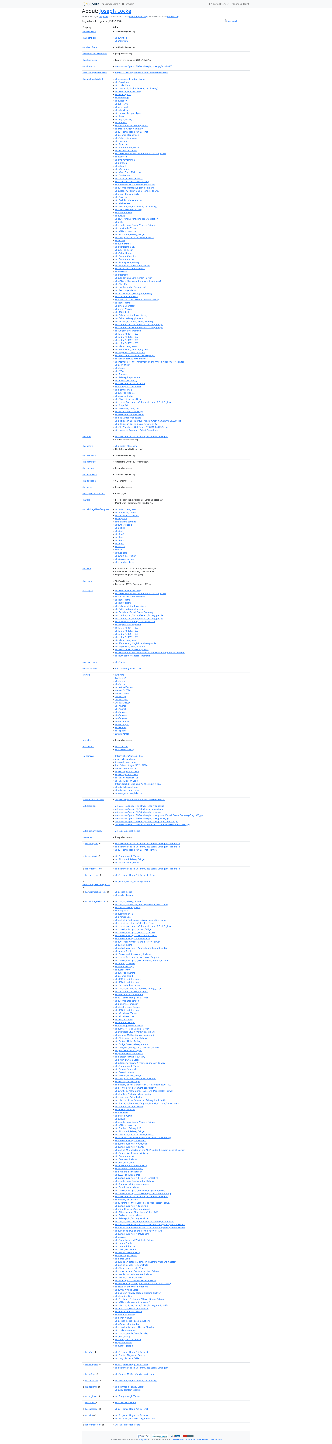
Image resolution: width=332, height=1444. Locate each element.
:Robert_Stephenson (126, 138)
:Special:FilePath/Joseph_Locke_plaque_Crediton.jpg (146, 821)
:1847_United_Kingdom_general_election (136, 218)
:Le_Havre (121, 103)
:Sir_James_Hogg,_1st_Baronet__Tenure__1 (137, 849)
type (86, 674)
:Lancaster (121, 746)
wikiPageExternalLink (94, 72)
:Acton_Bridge (123, 253)
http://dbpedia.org (138, 16)
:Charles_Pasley (124, 249)
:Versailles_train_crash (127, 408)
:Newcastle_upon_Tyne (128, 113)
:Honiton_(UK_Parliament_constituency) (136, 206)
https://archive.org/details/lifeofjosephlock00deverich (141, 72)
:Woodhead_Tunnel (126, 150)
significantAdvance (93, 493)
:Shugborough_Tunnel (127, 856)
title (86, 499)
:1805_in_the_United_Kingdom (131, 1286)
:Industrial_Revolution (127, 985)
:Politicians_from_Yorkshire (130, 268)
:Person (120, 677)
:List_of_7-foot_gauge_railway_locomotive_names (140, 920)
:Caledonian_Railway (126, 296)
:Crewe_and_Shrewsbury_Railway (133, 954)
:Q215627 (123, 693)
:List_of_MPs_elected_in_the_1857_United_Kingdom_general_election (150, 1227)
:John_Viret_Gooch (125, 1162)
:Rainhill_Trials (123, 389)
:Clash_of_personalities (128, 399)
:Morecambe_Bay (125, 246)
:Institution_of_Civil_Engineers (131, 125)
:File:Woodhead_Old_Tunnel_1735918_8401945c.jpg (141, 427)
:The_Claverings (124, 966)
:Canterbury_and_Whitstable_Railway (134, 1240)
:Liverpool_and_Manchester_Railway (134, 237)
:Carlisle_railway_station (128, 200)
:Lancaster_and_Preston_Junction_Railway (137, 299)
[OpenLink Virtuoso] (143, 1435)
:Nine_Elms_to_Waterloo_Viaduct (132, 265)
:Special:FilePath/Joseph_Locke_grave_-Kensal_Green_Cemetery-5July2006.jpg (159, 815)
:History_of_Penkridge (127, 1081)
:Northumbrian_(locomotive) (130, 287)
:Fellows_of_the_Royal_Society (131, 315)
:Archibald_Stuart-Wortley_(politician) (135, 184)
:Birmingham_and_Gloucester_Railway (135, 1280)
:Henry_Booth (123, 1243)
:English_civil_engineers (128, 330)
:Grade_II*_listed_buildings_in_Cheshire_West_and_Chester (145, 1261)
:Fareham (121, 162)
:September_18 (124, 913)
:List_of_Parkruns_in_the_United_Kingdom (137, 957)
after (86, 436)
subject (87, 590)
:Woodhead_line (124, 1016)
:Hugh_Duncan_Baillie (127, 194)
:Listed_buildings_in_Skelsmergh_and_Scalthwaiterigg (143, 1193)
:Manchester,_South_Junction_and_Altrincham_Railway (143, 1283)
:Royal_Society (123, 119)
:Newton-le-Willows (126, 228)
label (86, 740)
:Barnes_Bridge (124, 396)
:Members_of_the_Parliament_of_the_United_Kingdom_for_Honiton (150, 361)
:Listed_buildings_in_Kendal (130, 1146)
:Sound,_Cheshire (125, 963)
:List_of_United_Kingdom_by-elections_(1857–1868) (141, 904)
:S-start (120, 546)
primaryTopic (93, 1424)
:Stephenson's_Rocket (127, 147)
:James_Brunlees (124, 951)
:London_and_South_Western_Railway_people (139, 327)
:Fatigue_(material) (125, 1069)
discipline (89, 480)
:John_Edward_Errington (128, 1050)
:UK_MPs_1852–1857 (126, 336)
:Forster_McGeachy (126, 380)
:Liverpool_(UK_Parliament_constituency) (136, 88)
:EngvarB (121, 518)
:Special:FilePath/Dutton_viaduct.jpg (139, 809)
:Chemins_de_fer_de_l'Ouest (130, 1268)
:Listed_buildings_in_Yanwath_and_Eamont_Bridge (141, 948)
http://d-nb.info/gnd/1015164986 (131, 765)
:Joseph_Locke (127, 830)
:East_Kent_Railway (126, 1159)
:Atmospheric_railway (127, 262)
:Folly (119, 222)
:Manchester (123, 110)
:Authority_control (125, 512)
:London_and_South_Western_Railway (135, 225)
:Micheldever (123, 203)
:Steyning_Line (123, 1296)
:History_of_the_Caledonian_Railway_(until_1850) (140, 1100)
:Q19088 (122, 690)
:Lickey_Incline (123, 944)
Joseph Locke (115, 10)
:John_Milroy (122, 364)
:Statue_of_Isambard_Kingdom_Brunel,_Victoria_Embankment (147, 1103)
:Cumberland (123, 175)
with (86, 568)
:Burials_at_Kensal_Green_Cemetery (134, 321)
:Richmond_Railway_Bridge (129, 234)
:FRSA (119, 371)
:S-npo (119, 540)
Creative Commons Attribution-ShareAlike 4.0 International (196, 1439)
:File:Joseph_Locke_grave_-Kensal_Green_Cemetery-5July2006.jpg (148, 420)
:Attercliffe (121, 40)
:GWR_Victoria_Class (126, 1289)
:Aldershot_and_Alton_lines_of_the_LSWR (136, 1212)
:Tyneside (121, 144)
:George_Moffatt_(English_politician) (134, 187)
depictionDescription (94, 53)
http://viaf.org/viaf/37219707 (129, 668)
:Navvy (120, 240)
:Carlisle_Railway (124, 749)
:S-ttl (119, 549)
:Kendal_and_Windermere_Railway (133, 1274)
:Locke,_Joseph (124, 895)
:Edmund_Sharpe (125, 1022)
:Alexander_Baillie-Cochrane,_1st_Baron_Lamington (141, 436)
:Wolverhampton (125, 159)
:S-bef (119, 534)
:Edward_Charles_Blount (128, 1311)
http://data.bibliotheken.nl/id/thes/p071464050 (138, 783)
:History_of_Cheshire (127, 1199)
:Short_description (125, 555)
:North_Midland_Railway (128, 1277)
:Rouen (120, 116)
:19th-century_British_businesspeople (135, 355)
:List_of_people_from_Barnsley (131, 1333)
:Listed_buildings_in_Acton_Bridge (133, 929)
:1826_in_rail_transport (128, 982)
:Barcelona (122, 82)
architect (91, 856)
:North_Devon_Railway (127, 1252)
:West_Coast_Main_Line (128, 172)
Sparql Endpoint (241, 3)
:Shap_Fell (121, 405)
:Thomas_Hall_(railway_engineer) (132, 1184)
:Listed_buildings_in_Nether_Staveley (134, 1327)
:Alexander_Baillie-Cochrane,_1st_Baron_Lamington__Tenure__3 (147, 843)
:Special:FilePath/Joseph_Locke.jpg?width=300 (143, 66)
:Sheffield (121, 37)
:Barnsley (121, 197)
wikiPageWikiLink (92, 79)
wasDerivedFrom (93, 799)
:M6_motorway (124, 1019)
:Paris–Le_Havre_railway (128, 1215)
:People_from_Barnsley (128, 91)
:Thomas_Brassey (125, 305)
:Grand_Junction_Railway (129, 178)
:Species (120, 727)
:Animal (120, 705)
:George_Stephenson (127, 134)
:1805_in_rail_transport (128, 979)
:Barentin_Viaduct (125, 1072)
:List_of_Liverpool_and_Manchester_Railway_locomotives (144, 1221)
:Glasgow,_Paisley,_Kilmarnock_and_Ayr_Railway (140, 1063)
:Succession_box (124, 559)
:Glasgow (121, 100)
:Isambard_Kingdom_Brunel (130, 79)
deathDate (89, 47)
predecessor (93, 868)
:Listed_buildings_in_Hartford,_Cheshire (136, 935)
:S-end (119, 537)
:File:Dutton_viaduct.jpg (128, 417)
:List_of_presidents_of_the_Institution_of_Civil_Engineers (144, 926)
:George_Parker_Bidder (128, 386)
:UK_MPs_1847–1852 (126, 333)
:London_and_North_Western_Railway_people (139, 324)
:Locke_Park (122, 85)
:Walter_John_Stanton (127, 1324)
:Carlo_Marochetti (125, 1249)
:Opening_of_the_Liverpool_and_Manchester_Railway (142, 1202)
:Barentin (121, 271)
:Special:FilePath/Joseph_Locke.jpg (138, 812)
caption (88, 468)
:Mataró (120, 166)
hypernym (89, 662)
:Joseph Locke (125, 759)
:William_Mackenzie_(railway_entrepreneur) (138, 281)
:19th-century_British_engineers (132, 349)
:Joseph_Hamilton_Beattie (129, 1053)
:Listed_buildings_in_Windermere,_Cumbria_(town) (141, 960)
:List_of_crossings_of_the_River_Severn (135, 923)
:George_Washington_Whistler (131, 1153)
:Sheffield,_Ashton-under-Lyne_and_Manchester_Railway (144, 1090)
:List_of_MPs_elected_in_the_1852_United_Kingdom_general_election (150, 1224)
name (87, 487)
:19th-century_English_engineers (132, 655)
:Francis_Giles (123, 916)
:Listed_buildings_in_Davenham (132, 1233)
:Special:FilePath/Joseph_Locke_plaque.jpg (142, 818)
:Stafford (121, 156)
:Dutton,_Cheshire (125, 256)
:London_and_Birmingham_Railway (133, 277)
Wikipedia (143, 1439)
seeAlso (88, 746)
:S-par (119, 543)
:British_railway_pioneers (129, 318)
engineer (103, 16)
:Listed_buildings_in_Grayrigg (131, 1143)
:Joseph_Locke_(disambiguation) (132, 881)
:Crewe (120, 215)
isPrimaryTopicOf (92, 830)
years (87, 581)
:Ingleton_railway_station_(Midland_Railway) (138, 1292)
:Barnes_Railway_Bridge (128, 1075)
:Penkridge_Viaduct (126, 290)
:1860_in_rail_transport (128, 1010)
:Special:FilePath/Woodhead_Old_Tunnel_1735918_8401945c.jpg (152, 824)
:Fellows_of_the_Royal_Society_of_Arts (135, 621)
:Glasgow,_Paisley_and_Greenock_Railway (137, 190)
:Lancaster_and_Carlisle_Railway (132, 181)
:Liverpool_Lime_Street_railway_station (135, 1078)
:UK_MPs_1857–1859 (126, 340)
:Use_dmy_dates (124, 562)
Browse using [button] (111, 3)
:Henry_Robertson (125, 1246)
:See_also (121, 552)
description (90, 60)
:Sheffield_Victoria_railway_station (133, 1094)
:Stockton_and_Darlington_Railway (133, 293)
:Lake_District (123, 243)
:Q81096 (122, 702)
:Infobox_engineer (125, 509)
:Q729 (121, 699)
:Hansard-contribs (125, 521)
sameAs (89, 668)
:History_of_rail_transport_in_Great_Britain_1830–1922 (143, 1084)
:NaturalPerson (124, 687)
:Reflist (120, 527)
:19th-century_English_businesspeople (135, 643)
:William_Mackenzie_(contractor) (132, 1302)
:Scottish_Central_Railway (129, 1168)
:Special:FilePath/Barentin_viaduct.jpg (139, 805)
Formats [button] (128, 3)
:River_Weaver (123, 309)
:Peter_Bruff (122, 1258)
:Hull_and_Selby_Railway (128, 1171)
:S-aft (119, 531)
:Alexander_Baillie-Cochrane (130, 383)
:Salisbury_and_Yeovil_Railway (131, 1165)
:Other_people (123, 524)
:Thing (119, 674)
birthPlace (89, 37)
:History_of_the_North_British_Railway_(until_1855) (141, 1305)
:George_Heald (124, 975)
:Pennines (121, 1112)
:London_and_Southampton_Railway (134, 1181)
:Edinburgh (122, 97)
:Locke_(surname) (125, 1330)
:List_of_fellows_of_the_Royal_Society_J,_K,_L (138, 988)
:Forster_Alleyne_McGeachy (130, 1056)
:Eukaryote (122, 721)
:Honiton (121, 141)
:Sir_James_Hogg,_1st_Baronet (131, 131)
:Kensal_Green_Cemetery (129, 128)
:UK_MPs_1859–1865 (126, 343)
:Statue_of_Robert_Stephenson (131, 1308)
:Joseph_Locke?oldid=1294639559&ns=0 (140, 799)
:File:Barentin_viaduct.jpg (129, 411)
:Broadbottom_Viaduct (127, 862)
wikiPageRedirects (95, 891)
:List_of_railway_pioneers (129, 901)
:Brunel (120, 368)
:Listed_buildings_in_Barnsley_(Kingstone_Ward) (140, 1190)
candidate (91, 1380)
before (87, 446)
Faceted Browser (220, 3)
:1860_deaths (123, 312)
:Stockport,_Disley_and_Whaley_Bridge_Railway (139, 1299)
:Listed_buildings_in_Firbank (130, 1140)
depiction (89, 805)
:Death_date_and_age (127, 515)
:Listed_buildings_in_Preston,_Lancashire (136, 1177)
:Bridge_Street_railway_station (131, 1044)
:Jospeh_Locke (123, 891)
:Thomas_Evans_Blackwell (129, 1106)
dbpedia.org (173, 16)
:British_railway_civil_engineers (131, 358)
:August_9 (121, 910)
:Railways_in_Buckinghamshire (131, 1218)
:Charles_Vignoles (125, 392)
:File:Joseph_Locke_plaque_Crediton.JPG (136, 424)
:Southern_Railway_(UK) (128, 1128)
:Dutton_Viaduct (124, 259)
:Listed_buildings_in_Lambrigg (131, 1205)
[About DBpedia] (90, 4)
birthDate (89, 31)
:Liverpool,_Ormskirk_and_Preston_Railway (137, 941)
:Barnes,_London (125, 1109)
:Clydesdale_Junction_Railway (131, 1038)
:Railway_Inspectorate (127, 377)
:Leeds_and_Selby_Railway (129, 1097)
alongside (91, 843)
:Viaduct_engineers (126, 346)
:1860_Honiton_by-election (129, 414)
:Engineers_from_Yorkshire (130, 352)
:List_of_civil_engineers (127, 907)
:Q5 (120, 696)
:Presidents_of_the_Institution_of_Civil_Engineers (140, 153)
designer (91, 1386)
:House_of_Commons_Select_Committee (136, 430)
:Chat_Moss (122, 284)
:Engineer (121, 662)
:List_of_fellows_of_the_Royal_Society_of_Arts (138, 1230)
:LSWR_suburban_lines (127, 1174)
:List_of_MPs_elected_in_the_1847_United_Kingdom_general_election (150, 1150)
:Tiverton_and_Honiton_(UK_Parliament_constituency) (143, 1137)
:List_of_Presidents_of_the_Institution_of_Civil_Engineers (144, 402)
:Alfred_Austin (123, 212)
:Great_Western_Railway (128, 209)
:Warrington (122, 169)
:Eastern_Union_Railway (128, 1041)
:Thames (121, 374)
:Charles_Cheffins (125, 972)
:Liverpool (121, 107)
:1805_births (122, 302)
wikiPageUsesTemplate (95, 509)
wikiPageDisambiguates (96, 884)
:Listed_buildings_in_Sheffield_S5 (132, 938)
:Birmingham (123, 94)
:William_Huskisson (126, 231)
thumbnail (89, 66)
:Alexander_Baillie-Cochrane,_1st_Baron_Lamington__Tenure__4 (147, 846)
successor (91, 875)
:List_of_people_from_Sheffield (131, 1265)
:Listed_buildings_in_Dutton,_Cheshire (135, 932)
